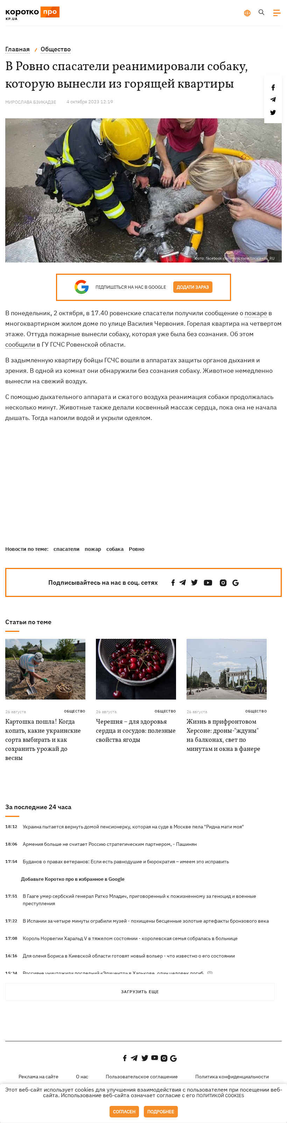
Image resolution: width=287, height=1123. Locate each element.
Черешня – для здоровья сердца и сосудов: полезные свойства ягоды (136, 731)
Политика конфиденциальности (232, 1076)
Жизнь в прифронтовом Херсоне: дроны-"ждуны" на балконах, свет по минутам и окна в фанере (223, 736)
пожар (93, 549)
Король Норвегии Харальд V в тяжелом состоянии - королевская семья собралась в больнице (130, 938)
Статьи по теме (28, 622)
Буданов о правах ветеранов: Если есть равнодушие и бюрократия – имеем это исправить (126, 861)
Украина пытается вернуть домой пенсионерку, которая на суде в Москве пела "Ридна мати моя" (133, 826)
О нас (82, 1076)
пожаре (256, 313)
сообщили (20, 344)
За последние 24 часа (38, 807)
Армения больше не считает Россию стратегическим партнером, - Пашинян (110, 844)
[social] (173, 582)
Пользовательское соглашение (142, 1076)
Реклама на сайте (38, 1076)
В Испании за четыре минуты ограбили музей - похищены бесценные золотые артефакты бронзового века (146, 921)
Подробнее (160, 1112)
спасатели (66, 549)
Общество (74, 711)
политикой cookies (220, 1095)
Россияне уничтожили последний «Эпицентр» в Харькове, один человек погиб (113, 973)
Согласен (124, 1112)
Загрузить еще (140, 991)
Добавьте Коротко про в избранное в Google (73, 879)
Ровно (136, 549)
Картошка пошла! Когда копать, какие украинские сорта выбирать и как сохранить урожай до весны (43, 740)
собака (115, 549)
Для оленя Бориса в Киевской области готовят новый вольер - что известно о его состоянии (129, 956)
